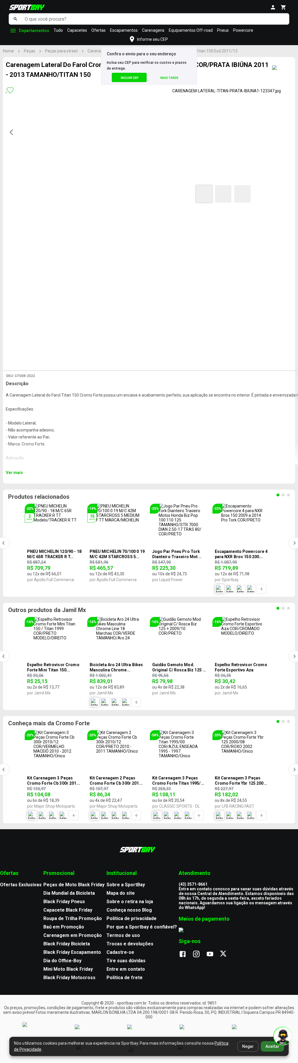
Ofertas (98, 30)
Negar (248, 1046)
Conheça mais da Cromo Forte (49, 723)
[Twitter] (226, 954)
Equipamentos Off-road (191, 30)
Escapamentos (124, 30)
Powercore (243, 30)
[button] (204, 194)
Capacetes (77, 30)
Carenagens (153, 30)
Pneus (223, 30)
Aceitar (272, 1046)
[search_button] (15, 19)
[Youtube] (213, 954)
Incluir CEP (130, 77)
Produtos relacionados (39, 496)
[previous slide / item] (13, 132)
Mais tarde (169, 77)
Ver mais (14, 472)
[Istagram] (199, 954)
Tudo (58, 30)
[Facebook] (185, 954)
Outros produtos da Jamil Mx (47, 609)
